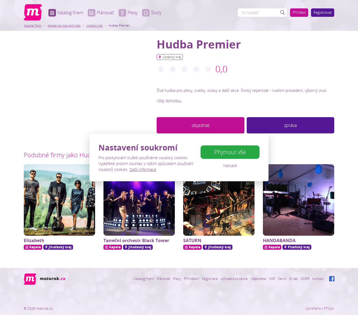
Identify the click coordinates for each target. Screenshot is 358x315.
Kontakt (318, 278)
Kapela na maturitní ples (64, 25)
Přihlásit (299, 12)
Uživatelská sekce (234, 278)
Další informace (142, 169)
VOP (272, 278)
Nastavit (230, 165)
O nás (293, 278)
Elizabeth (34, 240)
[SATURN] (219, 200)
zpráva (290, 125)
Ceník (282, 278)
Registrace (210, 278)
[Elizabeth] (59, 200)
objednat (200, 125)
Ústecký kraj (94, 25)
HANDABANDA (279, 240)
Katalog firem (70, 13)
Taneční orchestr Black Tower (136, 240)
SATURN (192, 240)
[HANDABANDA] (298, 200)
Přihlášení (191, 278)
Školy (156, 13)
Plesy (133, 13)
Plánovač (105, 13)
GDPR (305, 278)
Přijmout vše (230, 152)
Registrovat (323, 12)
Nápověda (258, 278)
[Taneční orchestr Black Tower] (139, 200)
